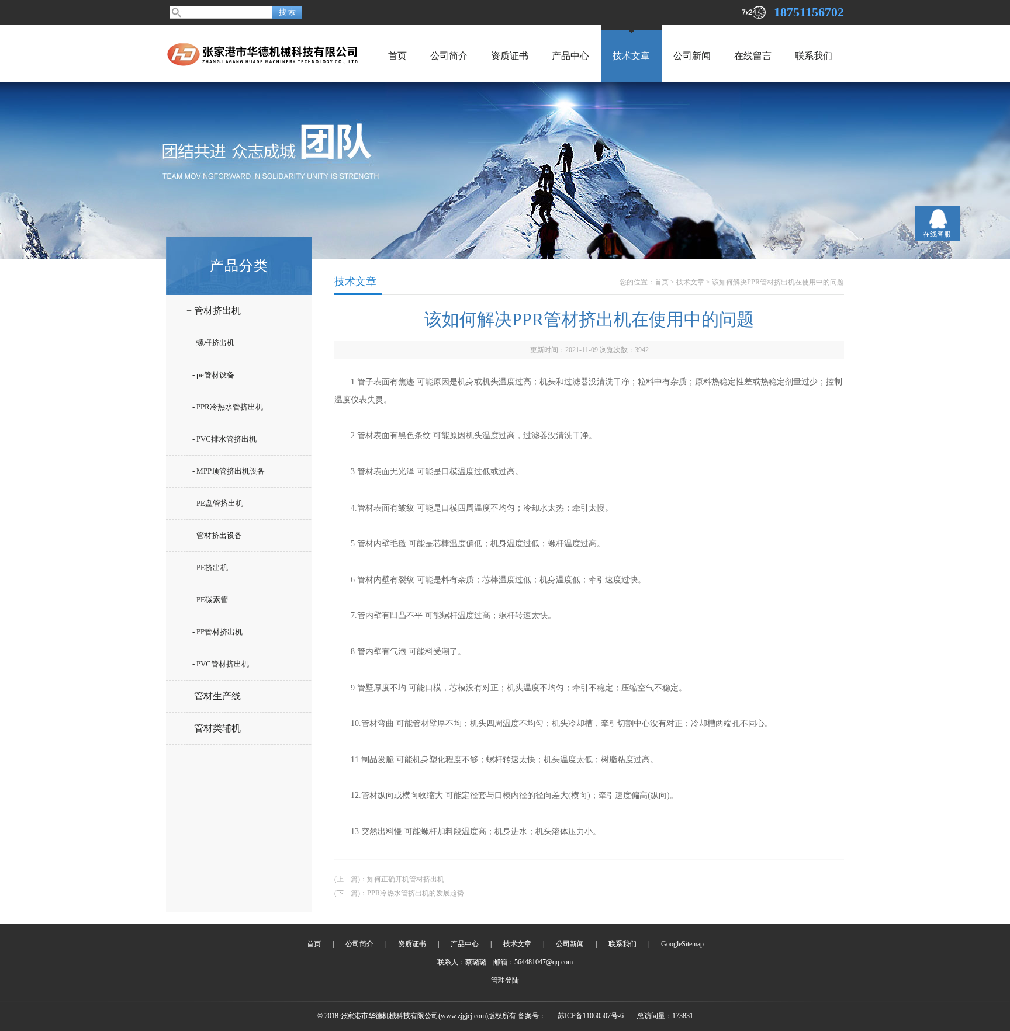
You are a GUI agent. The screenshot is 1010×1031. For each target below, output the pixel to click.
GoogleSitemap (682, 944)
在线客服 (937, 234)
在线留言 (753, 56)
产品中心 (570, 56)
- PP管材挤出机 (217, 631)
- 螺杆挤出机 (213, 342)
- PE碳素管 (210, 599)
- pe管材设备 (213, 374)
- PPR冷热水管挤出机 (227, 406)
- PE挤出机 (210, 567)
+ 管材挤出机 (213, 310)
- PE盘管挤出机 (217, 503)
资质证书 (509, 56)
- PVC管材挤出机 (220, 663)
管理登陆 (505, 980)
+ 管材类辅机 (213, 728)
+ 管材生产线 (213, 696)
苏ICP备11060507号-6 (591, 1016)
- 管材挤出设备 (217, 535)
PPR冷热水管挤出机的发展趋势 (415, 893)
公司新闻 (692, 56)
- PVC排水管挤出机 (224, 439)
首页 (397, 56)
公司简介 (449, 56)
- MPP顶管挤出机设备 (228, 471)
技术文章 (631, 56)
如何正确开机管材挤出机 (405, 879)
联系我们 (813, 56)
